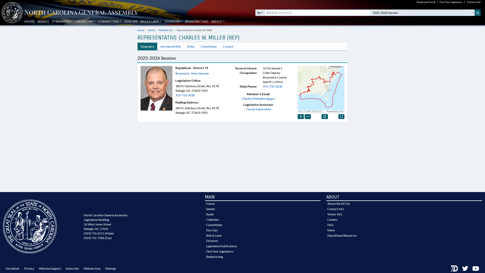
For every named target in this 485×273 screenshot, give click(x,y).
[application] (321, 89)
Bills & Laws (214, 235)
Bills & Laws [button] (150, 21)
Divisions (212, 240)
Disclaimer (12, 268)
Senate (43, 21)
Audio (210, 214)
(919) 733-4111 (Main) (99, 233)
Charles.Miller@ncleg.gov (258, 98)
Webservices (92, 268)
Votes (191, 46)
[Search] (478, 12)
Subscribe (72, 268)
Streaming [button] (61, 21)
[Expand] (341, 116)
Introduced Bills (170, 46)
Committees (209, 46)
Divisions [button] (172, 21)
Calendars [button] (84, 21)
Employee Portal (426, 2)
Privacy (29, 268)
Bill (258, 12)
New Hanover (200, 73)
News (331, 230)
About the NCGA (338, 203)
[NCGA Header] (81, 13)
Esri (341, 112)
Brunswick (182, 73)
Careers (332, 219)
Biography (147, 46)
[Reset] (325, 116)
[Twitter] (465, 268)
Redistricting (196, 21)
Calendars (212, 219)
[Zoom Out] (308, 116)
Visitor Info (334, 214)
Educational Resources (342, 235)
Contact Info (474, 2)
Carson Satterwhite (258, 109)
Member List (166, 30)
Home (140, 30)
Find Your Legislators (451, 2)
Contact (228, 46)
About (216, 21)
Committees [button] (108, 21)
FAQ (330, 225)
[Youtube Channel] (476, 268)
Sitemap (110, 268)
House (29, 21)
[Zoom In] (301, 116)
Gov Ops (131, 21)
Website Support (50, 268)
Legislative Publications (221, 246)
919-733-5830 (185, 95)
